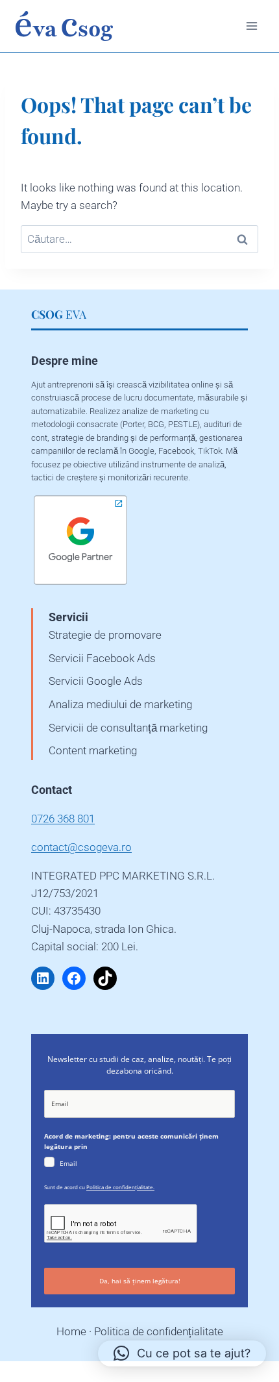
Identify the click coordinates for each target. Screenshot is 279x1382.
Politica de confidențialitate (158, 1331)
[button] (182, 1353)
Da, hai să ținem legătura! (139, 1280)
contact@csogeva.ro (81, 847)
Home (71, 1331)
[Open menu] (251, 26)
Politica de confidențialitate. (120, 1187)
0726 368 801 (63, 818)
